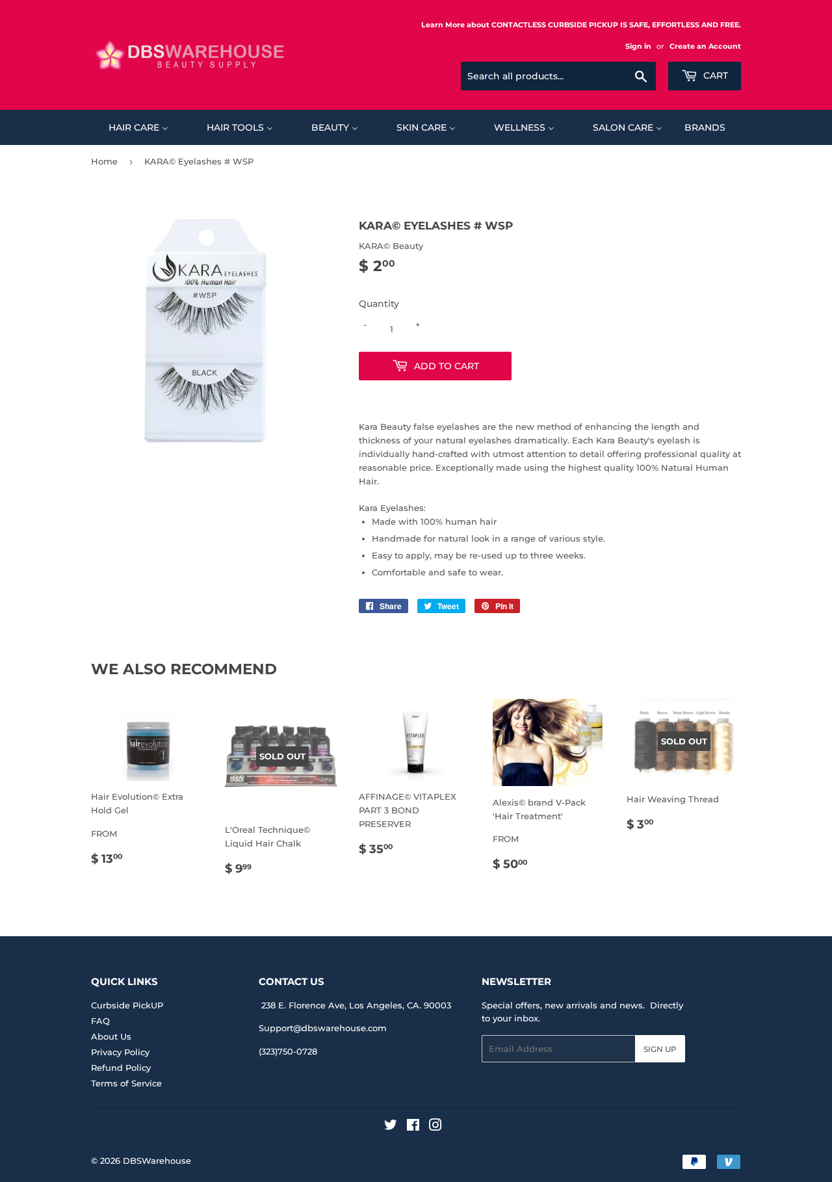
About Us (111, 1036)
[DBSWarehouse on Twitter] (390, 1127)
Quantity (379, 303)
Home (104, 161)
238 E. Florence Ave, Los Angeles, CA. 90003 (356, 1005)
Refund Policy (121, 1067)
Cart (714, 75)
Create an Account (705, 46)
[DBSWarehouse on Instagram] (435, 1127)
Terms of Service (126, 1083)
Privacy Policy (120, 1052)
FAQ (100, 1021)
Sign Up (660, 1049)
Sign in (638, 46)
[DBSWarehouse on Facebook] (413, 1127)
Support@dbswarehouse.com (323, 1028)
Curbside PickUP (127, 1005)
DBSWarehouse (157, 1160)
